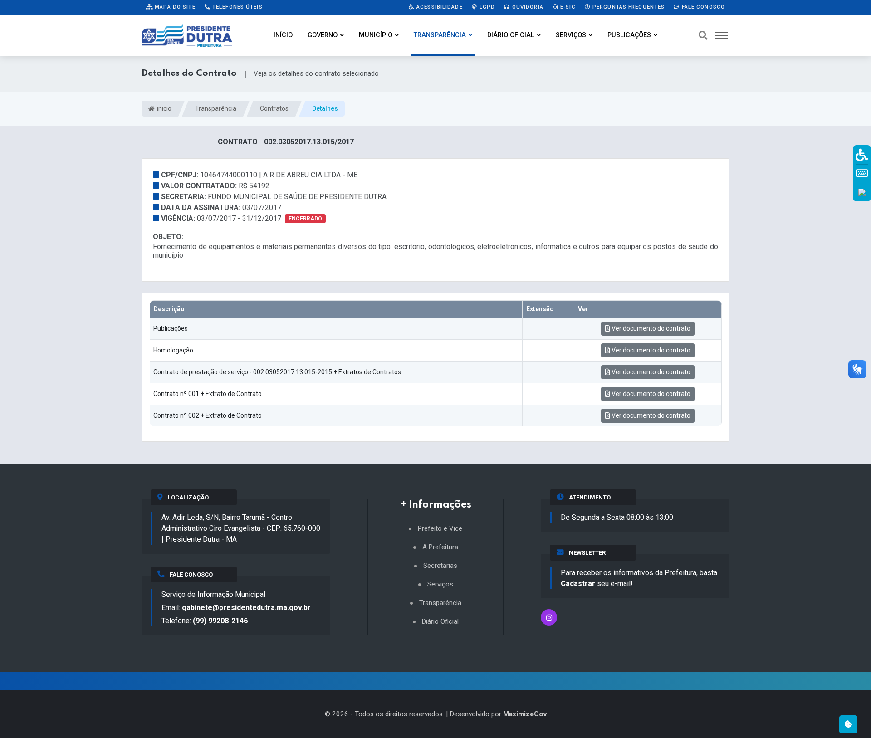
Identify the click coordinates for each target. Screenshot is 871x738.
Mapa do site (174, 7)
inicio (163, 108)
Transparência (440, 35)
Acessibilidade (439, 7)
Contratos (274, 108)
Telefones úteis (236, 7)
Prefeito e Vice (440, 528)
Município (375, 35)
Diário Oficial (510, 35)
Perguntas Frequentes (628, 7)
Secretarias (440, 565)
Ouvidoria (526, 7)
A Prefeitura (440, 547)
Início (283, 35)
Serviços (571, 35)
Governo (323, 35)
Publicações (629, 35)
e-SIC (567, 7)
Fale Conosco (702, 7)
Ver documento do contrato (650, 328)
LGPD (486, 7)
